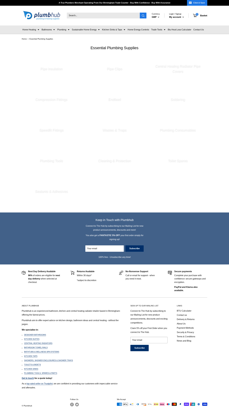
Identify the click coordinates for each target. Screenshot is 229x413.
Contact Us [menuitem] (198, 30)
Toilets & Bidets (32, 365)
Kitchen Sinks (31, 369)
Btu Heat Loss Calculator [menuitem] (179, 30)
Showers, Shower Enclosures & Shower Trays (48, 360)
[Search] (143, 16)
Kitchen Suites (31, 339)
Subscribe (134, 248)
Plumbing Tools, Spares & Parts (40, 373)
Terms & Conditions (186, 336)
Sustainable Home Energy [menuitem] (84, 30)
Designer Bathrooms (35, 335)
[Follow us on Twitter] (77, 404)
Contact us (182, 315)
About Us (181, 324)
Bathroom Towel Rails (36, 347)
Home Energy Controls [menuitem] (138, 30)
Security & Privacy (185, 332)
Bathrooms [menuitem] (47, 30)
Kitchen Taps (30, 356)
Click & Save (199, 3)
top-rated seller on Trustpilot (40, 383)
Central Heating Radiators (38, 343)
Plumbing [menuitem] (61, 30)
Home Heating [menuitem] (29, 30)
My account (175, 17)
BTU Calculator (184, 311)
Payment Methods (185, 328)
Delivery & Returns (186, 319)
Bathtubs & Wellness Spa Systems (41, 352)
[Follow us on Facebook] (72, 404)
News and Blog (184, 341)
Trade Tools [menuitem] (156, 30)
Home (24, 39)
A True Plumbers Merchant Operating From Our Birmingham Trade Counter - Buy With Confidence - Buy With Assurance (114, 3)
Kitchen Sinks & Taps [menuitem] (112, 30)
